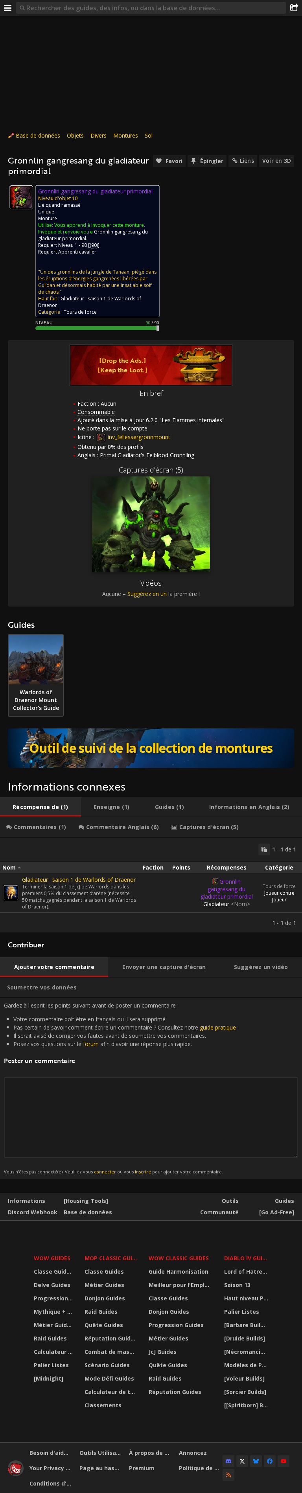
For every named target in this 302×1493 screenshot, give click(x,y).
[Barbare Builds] (246, 1325)
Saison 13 (237, 1285)
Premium (142, 1468)
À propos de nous (151, 1452)
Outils (230, 1200)
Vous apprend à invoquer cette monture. (99, 225)
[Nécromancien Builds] (247, 1351)
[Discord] (228, 1461)
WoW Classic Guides (179, 1258)
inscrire (143, 1172)
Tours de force (279, 886)
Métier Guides (54, 1325)
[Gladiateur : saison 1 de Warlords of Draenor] (11, 892)
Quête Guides (104, 1325)
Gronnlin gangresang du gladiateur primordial (227, 889)
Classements (103, 1405)
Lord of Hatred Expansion (247, 1271)
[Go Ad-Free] (276, 1212)
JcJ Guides (163, 1351)
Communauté (219, 1212)
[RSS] (228, 1475)
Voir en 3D (276, 160)
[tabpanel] (151, 885)
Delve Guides (52, 1285)
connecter (105, 1172)
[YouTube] (283, 1461)
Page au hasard (101, 1468)
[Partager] (294, 8)
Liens (247, 160)
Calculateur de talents (54, 1351)
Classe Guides (53, 1271)
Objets (75, 135)
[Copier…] (264, 849)
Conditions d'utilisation (51, 1483)
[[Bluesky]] (256, 1461)
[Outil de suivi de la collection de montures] (151, 748)
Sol (149, 135)
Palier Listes (51, 1365)
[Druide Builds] (244, 1338)
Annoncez (193, 1452)
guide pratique (218, 1027)
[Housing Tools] (86, 1200)
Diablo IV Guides (247, 1258)
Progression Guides (54, 1298)
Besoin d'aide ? (50, 1452)
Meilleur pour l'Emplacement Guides (181, 1285)
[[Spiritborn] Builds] (247, 1405)
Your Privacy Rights (51, 1468)
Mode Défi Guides (109, 1378)
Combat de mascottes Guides (112, 1351)
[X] (242, 1461)
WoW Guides (52, 1258)
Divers (98, 135)
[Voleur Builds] (244, 1378)
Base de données (38, 135)
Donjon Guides (105, 1298)
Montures (125, 135)
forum (91, 1044)
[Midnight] (48, 1378)
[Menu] (8, 8)
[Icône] (21, 197)
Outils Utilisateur (101, 1452)
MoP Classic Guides (112, 1258)
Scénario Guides (107, 1365)
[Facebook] (270, 1461)
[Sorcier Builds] (245, 1392)
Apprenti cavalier (77, 251)
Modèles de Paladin (247, 1365)
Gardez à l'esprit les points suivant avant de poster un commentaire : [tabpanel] (121, 1088)
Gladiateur (226, 904)
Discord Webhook (32, 1212)
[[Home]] (16, 1474)
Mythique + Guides (54, 1311)
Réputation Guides (111, 1338)
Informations (26, 1200)
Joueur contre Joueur (279, 896)
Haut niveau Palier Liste (247, 1298)
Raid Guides (50, 1338)
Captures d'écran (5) (151, 469)
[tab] (40, 807)
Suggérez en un (147, 594)
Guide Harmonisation (178, 1271)
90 (94, 245)
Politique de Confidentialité (201, 1468)
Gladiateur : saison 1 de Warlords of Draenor (79, 879)
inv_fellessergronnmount (138, 437)
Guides (284, 1200)
